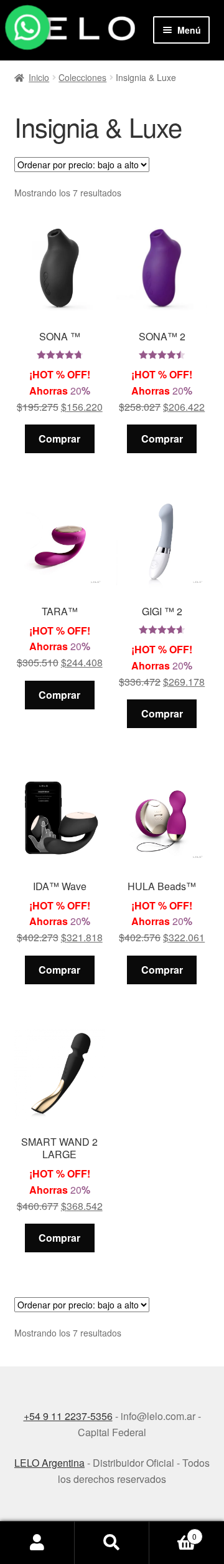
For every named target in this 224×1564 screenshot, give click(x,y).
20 (61, 318)
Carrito (173, 1532)
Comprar (59, 438)
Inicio (39, 77)
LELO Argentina (49, 1463)
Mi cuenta (37, 1543)
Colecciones (82, 77)
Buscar (112, 1543)
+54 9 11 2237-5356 (68, 1416)
